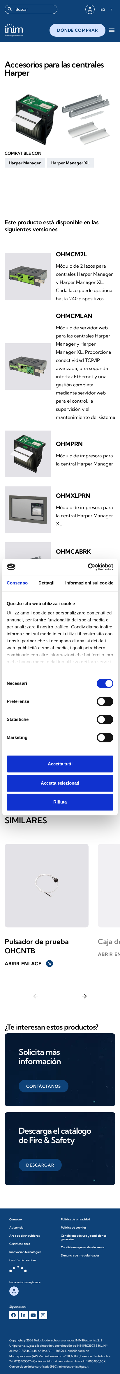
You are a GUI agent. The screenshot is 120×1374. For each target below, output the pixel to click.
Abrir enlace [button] (28, 963)
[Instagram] (43, 1315)
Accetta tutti (60, 763)
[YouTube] (33, 1315)
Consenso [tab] (17, 582)
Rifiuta (60, 801)
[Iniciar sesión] (90, 9)
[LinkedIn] (23, 1315)
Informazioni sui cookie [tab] (89, 582)
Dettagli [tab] (46, 582)
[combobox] (31, 9)
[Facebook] (13, 1315)
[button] (25, 163)
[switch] (105, 701)
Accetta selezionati (60, 783)
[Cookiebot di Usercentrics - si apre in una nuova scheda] (87, 567)
